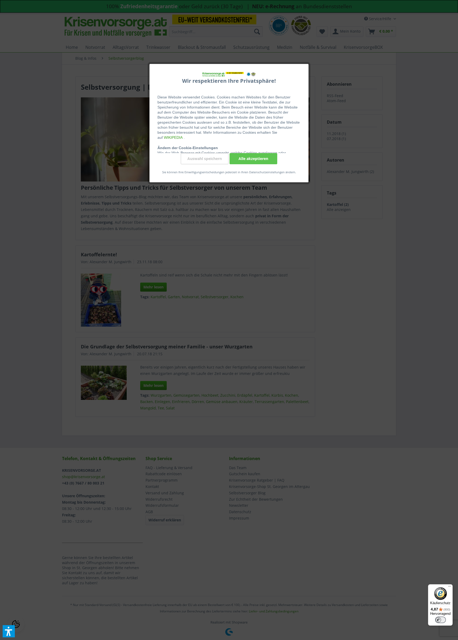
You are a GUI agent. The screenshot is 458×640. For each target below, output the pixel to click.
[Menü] (449, 587)
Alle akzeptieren (253, 158)
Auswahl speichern (204, 158)
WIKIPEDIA (174, 137)
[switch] (440, 620)
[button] (9, 631)
